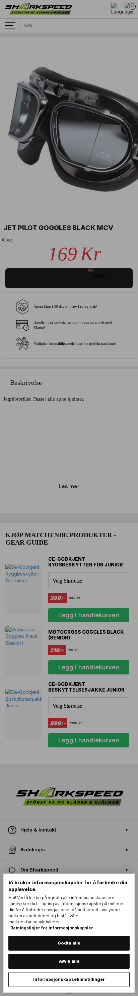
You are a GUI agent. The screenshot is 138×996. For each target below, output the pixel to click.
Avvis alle (69, 961)
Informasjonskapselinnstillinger (69, 979)
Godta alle (69, 943)
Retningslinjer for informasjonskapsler (51, 927)
